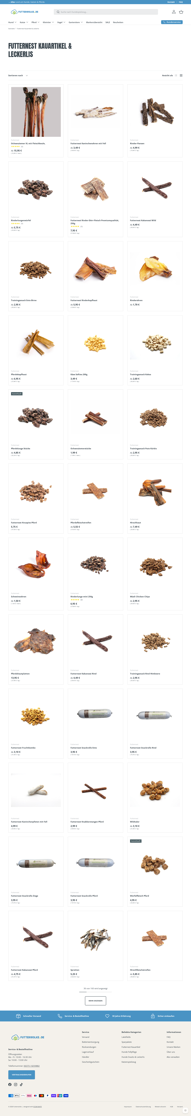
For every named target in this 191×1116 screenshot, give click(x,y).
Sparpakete (127, 1042)
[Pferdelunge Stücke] (36, 417)
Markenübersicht (94, 22)
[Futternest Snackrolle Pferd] (95, 864)
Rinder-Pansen (137, 143)
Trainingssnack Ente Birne (24, 300)
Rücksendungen (89, 1047)
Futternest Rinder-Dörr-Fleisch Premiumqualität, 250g (95, 222)
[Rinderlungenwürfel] (36, 189)
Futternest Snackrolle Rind (143, 747)
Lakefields (126, 1037)
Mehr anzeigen (96, 1001)
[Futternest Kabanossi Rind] (95, 642)
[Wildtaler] (155, 790)
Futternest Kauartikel (131, 1047)
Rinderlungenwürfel (21, 220)
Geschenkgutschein (90, 1062)
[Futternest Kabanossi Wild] (155, 189)
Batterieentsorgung (90, 1042)
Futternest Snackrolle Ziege (24, 895)
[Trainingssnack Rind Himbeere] (155, 642)
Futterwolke (17, 1107)
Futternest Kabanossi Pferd (24, 970)
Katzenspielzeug (129, 1062)
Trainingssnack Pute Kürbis (143, 448)
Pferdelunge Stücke (20, 448)
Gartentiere (74, 22)
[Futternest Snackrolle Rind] (155, 716)
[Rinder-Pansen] (155, 112)
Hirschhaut (135, 522)
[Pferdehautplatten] (36, 642)
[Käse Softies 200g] (95, 343)
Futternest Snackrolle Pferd (84, 895)
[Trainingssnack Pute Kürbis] (155, 417)
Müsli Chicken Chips (140, 596)
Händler (85, 1057)
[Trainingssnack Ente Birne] (36, 269)
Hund (11, 22)
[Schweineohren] (36, 565)
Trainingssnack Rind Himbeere (145, 673)
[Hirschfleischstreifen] (155, 938)
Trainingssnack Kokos (140, 374)
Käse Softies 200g (79, 374)
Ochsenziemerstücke (81, 448)
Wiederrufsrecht (160, 1107)
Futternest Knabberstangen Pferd (87, 821)
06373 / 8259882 (32, 1066)
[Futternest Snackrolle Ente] (95, 716)
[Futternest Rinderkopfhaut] (95, 269)
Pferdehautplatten (20, 673)
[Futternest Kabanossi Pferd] (36, 938)
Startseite (11, 29)
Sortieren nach (15, 75)
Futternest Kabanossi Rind (84, 673)
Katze (22, 22)
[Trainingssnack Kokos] (155, 343)
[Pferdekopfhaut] (36, 343)
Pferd (34, 22)
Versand (85, 1037)
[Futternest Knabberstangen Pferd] (95, 790)
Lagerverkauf (88, 1052)
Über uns (171, 1052)
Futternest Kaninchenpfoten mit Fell (29, 821)
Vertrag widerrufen (21, 1075)
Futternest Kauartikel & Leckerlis (28, 29)
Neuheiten (118, 22)
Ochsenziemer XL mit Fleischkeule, (28, 143)
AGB (171, 1107)
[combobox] (106, 12)
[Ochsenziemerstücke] (95, 417)
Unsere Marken (173, 1047)
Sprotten (75, 970)
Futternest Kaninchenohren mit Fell (88, 143)
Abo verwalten (173, 1057)
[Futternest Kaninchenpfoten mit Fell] (36, 790)
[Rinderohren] (155, 269)
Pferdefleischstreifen (81, 522)
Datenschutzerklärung (143, 1107)
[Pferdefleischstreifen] (95, 491)
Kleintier (47, 22)
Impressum (128, 1107)
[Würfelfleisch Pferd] (155, 864)
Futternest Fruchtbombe (23, 747)
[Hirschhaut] (155, 491)
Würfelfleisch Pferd (139, 895)
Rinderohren (136, 300)
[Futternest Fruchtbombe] (36, 716)
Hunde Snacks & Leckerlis (133, 1057)
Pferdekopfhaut (19, 374)
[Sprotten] (95, 938)
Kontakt (171, 2)
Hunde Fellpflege (129, 1052)
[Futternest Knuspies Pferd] (36, 491)
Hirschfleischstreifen (140, 970)
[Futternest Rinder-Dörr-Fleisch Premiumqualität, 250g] (95, 189)
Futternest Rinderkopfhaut (84, 300)
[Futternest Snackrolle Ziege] (36, 864)
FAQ (181, 2)
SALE (108, 22)
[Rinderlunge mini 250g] (95, 565)
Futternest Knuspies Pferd (24, 522)
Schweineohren (18, 596)
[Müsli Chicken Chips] (155, 565)
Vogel (59, 22)
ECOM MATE (37, 1107)
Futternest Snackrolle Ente (84, 747)
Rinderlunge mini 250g (82, 596)
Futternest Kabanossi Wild (143, 220)
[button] (181, 12)
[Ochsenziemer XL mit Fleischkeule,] (36, 112)
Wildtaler (134, 821)
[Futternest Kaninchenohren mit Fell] (95, 112)
